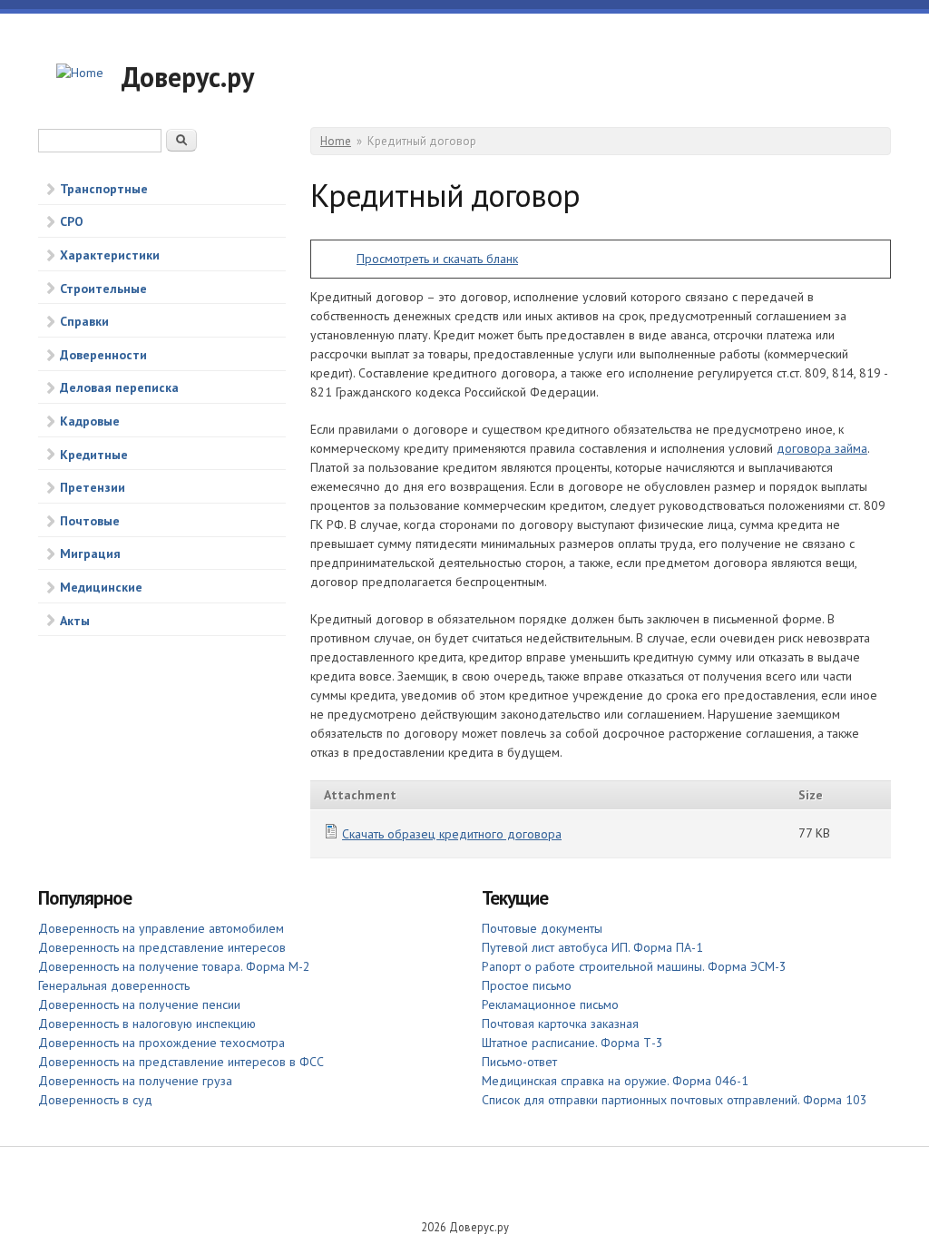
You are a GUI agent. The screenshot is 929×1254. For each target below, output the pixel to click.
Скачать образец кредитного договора (452, 834)
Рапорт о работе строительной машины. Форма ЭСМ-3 (634, 966)
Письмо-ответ (519, 1061)
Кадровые (90, 421)
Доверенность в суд (95, 1100)
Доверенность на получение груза (135, 1081)
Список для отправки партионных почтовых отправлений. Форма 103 (674, 1100)
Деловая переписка (119, 387)
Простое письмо (527, 985)
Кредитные (94, 454)
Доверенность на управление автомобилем (161, 928)
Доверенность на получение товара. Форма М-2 (174, 966)
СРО (71, 221)
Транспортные (104, 189)
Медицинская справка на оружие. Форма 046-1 (615, 1081)
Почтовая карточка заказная (560, 1023)
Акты (75, 620)
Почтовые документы (542, 928)
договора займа (822, 448)
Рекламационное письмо (550, 1004)
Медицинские (101, 587)
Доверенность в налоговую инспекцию (147, 1023)
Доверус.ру (188, 76)
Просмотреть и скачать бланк (437, 258)
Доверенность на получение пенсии (139, 1004)
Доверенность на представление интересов (162, 947)
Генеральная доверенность (114, 985)
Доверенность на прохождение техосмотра (161, 1042)
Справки (84, 321)
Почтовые (90, 521)
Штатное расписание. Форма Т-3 (572, 1042)
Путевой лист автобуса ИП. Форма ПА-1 (592, 947)
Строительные (103, 288)
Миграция (90, 553)
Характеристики (110, 255)
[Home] (80, 73)
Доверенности (103, 355)
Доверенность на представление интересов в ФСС (181, 1061)
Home (335, 141)
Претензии (92, 487)
